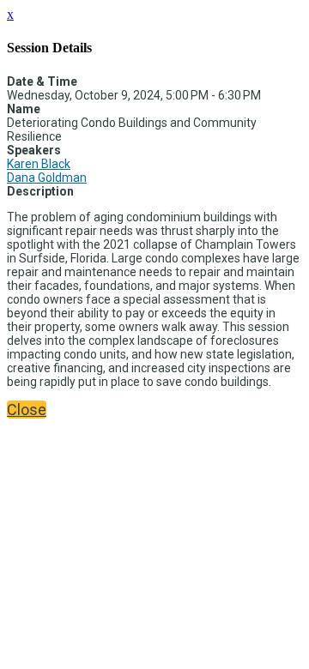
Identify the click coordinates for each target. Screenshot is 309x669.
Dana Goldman (47, 177)
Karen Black (38, 164)
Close (26, 410)
